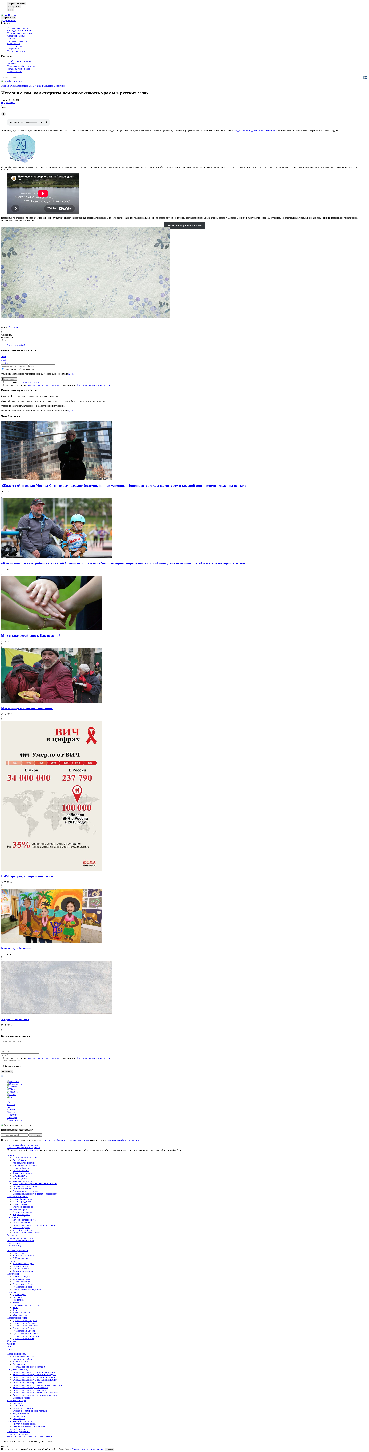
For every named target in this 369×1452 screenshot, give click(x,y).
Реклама (11, 1107)
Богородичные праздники (25, 1191)
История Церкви (21, 1266)
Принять (109, 1449)
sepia (12, 102)
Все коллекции (14, 71)
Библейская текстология (25, 1165)
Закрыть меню (8, 18)
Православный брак (22, 1287)
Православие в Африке (24, 1323)
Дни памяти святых (22, 1188)
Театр (15, 1310)
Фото (9, 1346)
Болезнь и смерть (21, 1276)
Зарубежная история (23, 1271)
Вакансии (12, 1115)
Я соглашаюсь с (22, 382)
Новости (11, 38)
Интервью (12, 1341)
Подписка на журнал (17, 51)
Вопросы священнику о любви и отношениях (35, 1392)
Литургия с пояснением (24, 1424)
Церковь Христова (16, 1429)
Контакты (12, 1109)
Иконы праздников (22, 1201)
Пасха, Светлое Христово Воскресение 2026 (35, 1183)
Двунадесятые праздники (25, 1186)
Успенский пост (20, 1361)
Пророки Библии (21, 1168)
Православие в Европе (24, 1331)
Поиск (10, 10)
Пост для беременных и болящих (29, 1367)
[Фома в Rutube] (11, 1094)
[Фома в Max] (10, 1097)
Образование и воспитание (20, 1240)
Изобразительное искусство (26, 1305)
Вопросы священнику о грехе (27, 1382)
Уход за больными (21, 1279)
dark (8, 102)
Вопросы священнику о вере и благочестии (34, 1372)
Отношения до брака (23, 1284)
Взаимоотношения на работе (27, 1289)
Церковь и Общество (43, 86)
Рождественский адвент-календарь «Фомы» (255, 130)
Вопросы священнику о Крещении (30, 1390)
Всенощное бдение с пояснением (29, 1426)
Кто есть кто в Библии (24, 1163)
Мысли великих (21, 1315)
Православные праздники (19, 1181)
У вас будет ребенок (22, 1230)
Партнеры (12, 1117)
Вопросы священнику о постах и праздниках (35, 1194)
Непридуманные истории (19, 30)
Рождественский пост (23, 1356)
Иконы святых (20, 1204)
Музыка (16, 1302)
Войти (21, 81)
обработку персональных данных (42, 385)
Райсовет (11, 63)
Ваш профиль (14, 7)
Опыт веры (18, 1253)
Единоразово (11, 369)
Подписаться (35, 1135)
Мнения (11, 1344)
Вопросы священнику (18, 41)
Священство (19, 1418)
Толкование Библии (22, 1173)
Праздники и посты (16, 1354)
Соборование (19, 1416)
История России (21, 1268)
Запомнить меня (13, 1066)
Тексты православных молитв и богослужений (30, 1436)
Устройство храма (21, 1214)
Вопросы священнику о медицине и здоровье (35, 1395)
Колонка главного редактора (21, 1238)
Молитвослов (13, 43)
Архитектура (19, 1294)
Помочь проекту (9, 379)
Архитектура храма (22, 1212)
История (11, 1261)
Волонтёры (59, 86)
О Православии (20, 1258)
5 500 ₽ (4, 363)
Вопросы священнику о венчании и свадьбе (34, 1374)
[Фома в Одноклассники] (16, 1084)
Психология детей (22, 1222)
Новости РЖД (14, 1245)
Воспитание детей (16, 1217)
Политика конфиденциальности (22, 1145)
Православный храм (17, 1209)
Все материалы (14, 46)
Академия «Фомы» (16, 36)
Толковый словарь (22, 1312)
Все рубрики (13, 48)
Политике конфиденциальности (87, 1449)
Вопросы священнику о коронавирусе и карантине (38, 1385)
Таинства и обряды (16, 1400)
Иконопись (18, 1299)
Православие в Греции (24, 1328)
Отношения (12, 1235)
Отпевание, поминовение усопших (30, 1411)
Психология (13, 1274)
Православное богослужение (21, 66)
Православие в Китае (23, 1338)
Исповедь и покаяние (23, 1408)
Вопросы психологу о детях (26, 1232)
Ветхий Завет (19, 1160)
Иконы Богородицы (22, 1199)
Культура (11, 1292)
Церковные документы (18, 1431)
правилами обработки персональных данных (67, 1140)
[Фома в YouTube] (12, 1092)
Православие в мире (17, 1318)
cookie (33, 1150)
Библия (10, 1155)
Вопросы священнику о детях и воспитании (34, 1225)
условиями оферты (30, 382)
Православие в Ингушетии (26, 1333)
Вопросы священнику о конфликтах (30, 1387)
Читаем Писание (21, 1170)
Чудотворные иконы (23, 1207)
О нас (10, 1102)
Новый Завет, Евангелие (25, 1157)
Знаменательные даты (23, 1263)
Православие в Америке (25, 1320)
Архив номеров (14, 1120)
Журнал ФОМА (9, 86)
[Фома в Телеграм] (12, 1086)
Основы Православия (17, 28)
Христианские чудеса (23, 1255)
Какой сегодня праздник (19, 61)
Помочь (12, 15)
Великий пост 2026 (22, 1359)
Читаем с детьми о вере (18, 69)
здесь (71, 374)
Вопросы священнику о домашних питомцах (35, 1379)
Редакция (13, 327)
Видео (10, 1349)
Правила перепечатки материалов (23, 1147)
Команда (11, 1112)
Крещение (18, 1403)
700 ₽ (3, 356)
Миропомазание (21, 1413)
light (3, 102)
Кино (15, 1307)
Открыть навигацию (16, 4)
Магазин (11, 1104)
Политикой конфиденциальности (93, 385)
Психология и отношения (19, 33)
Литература (18, 1297)
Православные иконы (17, 1196)
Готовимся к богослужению (20, 1421)
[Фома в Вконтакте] (13, 1081)
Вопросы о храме (21, 1398)
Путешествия (13, 1243)
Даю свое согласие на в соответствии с (57, 385)
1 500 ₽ (4, 360)
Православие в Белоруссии (26, 1325)
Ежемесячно (28, 369)
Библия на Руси (20, 1175)
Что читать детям (21, 1227)
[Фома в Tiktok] (11, 1089)
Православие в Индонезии (26, 1336)
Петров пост (19, 1364)
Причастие (18, 1405)
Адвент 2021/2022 (16, 345)
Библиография (20, 1178)
